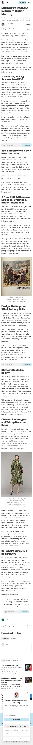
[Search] (30, 660)
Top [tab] (3, 660)
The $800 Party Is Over (9, 665)
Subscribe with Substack (18, 726)
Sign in (29, 2)
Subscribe (23, 2)
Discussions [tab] (15, 660)
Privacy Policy (22, 734)
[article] (16, 669)
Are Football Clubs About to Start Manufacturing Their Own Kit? (11, 680)
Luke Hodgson (9, 23)
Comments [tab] (5, 638)
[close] (27, 693)
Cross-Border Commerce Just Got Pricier (11, 668)
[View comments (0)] (9, 29)
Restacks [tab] (13, 638)
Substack (7, 741)
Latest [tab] (8, 660)
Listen (29, 24)
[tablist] (9, 638)
